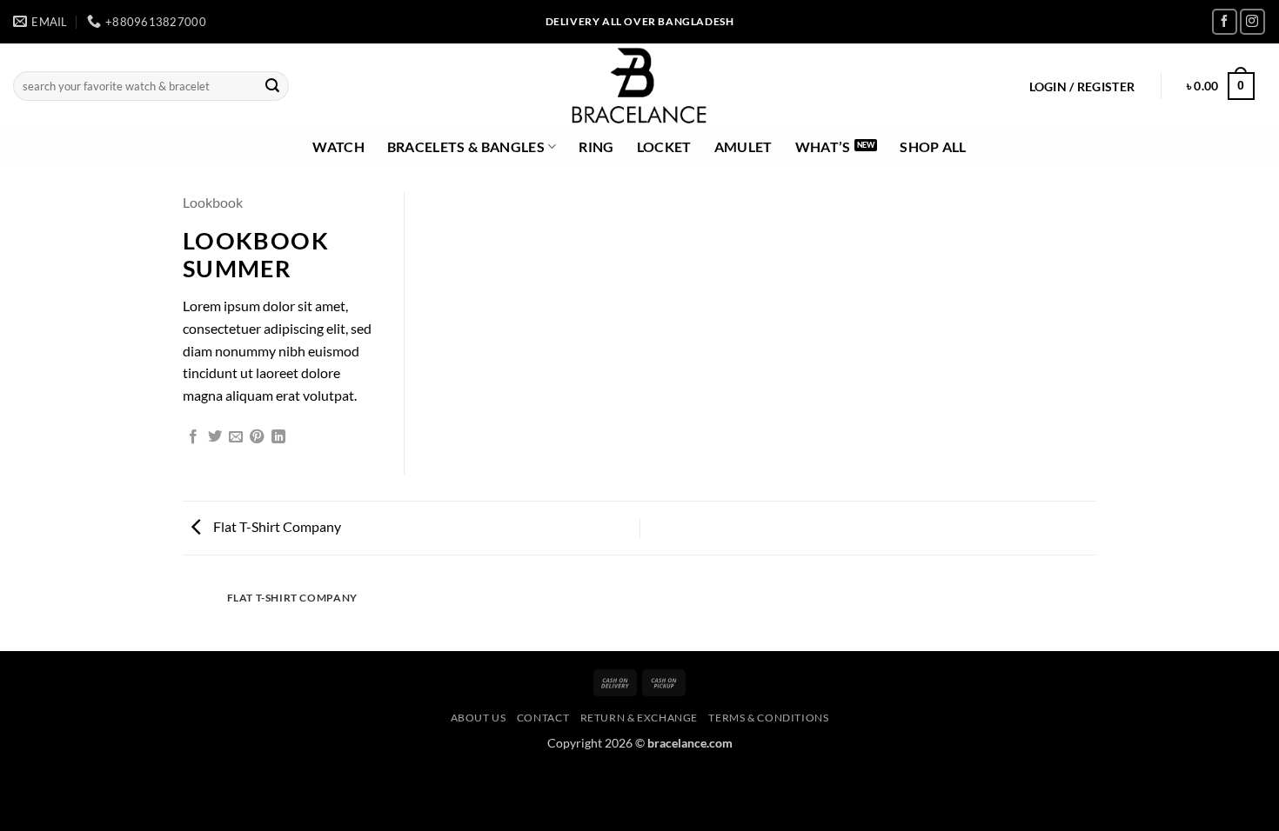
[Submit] (272, 86)
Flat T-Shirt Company (276, 526)
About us (478, 717)
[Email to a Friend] (236, 437)
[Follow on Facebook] (1224, 21)
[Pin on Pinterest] (257, 437)
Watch (338, 146)
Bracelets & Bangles (466, 146)
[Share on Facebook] (193, 437)
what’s (823, 146)
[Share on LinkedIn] (278, 437)
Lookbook (213, 202)
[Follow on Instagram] (1252, 21)
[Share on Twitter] (215, 437)
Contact (543, 717)
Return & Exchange (639, 717)
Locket (664, 146)
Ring (596, 146)
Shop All (933, 146)
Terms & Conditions (768, 717)
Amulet (743, 146)
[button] (1082, 87)
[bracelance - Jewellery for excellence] (640, 86)
